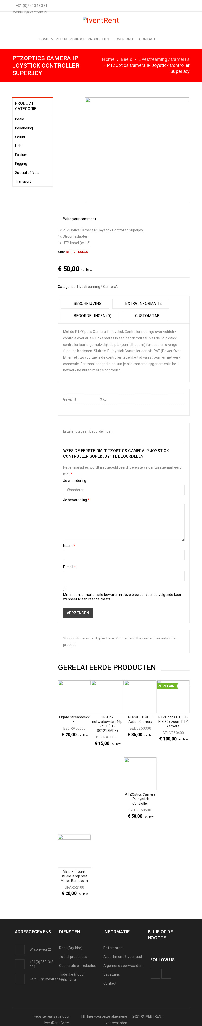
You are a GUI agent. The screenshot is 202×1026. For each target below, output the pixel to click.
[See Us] (166, 974)
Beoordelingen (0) (91, 315)
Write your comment (79, 219)
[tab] (85, 304)
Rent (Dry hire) (71, 948)
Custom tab (146, 315)
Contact (109, 983)
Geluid (20, 137)
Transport (23, 181)
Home (108, 59)
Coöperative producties (78, 966)
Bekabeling (24, 128)
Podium (21, 155)
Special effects (27, 172)
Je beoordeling (76, 500)
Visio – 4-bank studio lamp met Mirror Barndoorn (74, 876)
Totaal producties (73, 957)
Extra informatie (143, 303)
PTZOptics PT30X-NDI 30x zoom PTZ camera (173, 721)
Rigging (21, 164)
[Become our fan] (155, 974)
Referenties (113, 948)
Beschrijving (86, 303)
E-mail (69, 567)
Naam (69, 546)
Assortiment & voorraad (122, 957)
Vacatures (111, 974)
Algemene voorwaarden (122, 966)
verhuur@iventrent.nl (47, 979)
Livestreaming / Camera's (164, 59)
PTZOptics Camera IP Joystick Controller (140, 799)
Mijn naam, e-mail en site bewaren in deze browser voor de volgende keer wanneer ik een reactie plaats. (122, 597)
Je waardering (74, 481)
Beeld (126, 59)
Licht (19, 146)
